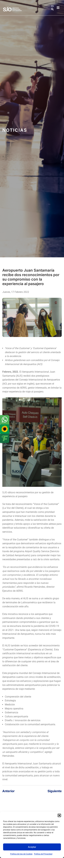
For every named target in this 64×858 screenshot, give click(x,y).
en (52, 6)
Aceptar (32, 847)
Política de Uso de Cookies (21, 854)
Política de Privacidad (43, 854)
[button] (59, 815)
